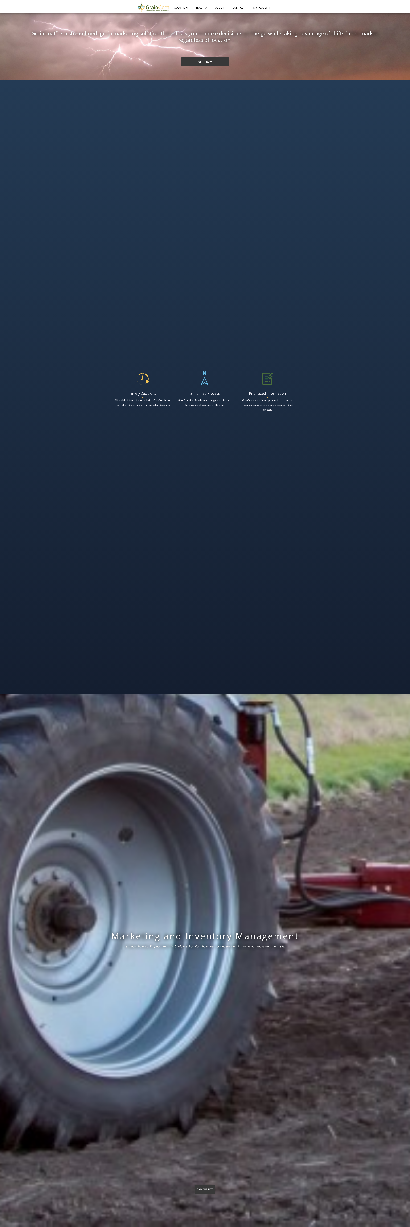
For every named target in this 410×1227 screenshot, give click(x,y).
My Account (261, 7)
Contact (239, 7)
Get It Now (205, 61)
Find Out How (205, 1189)
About (219, 7)
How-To (201, 7)
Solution (181, 7)
